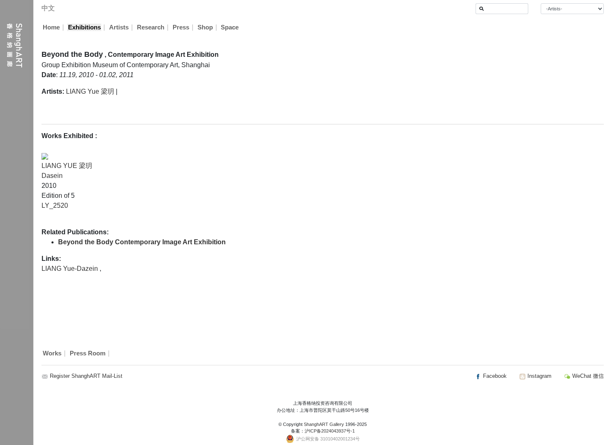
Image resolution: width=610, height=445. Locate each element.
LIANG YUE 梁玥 (66, 165)
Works (52, 353)
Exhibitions (84, 27)
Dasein (52, 175)
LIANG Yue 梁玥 (90, 91)
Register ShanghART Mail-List (86, 376)
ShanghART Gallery (324, 424)
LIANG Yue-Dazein (70, 268)
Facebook (494, 376)
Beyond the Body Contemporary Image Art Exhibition (142, 242)
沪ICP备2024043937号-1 (330, 430)
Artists (119, 27)
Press (181, 27)
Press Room (87, 353)
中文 (48, 8)
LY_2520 (54, 205)
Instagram (538, 376)
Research (150, 27)
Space (230, 27)
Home (51, 27)
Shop (205, 27)
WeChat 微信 (587, 376)
